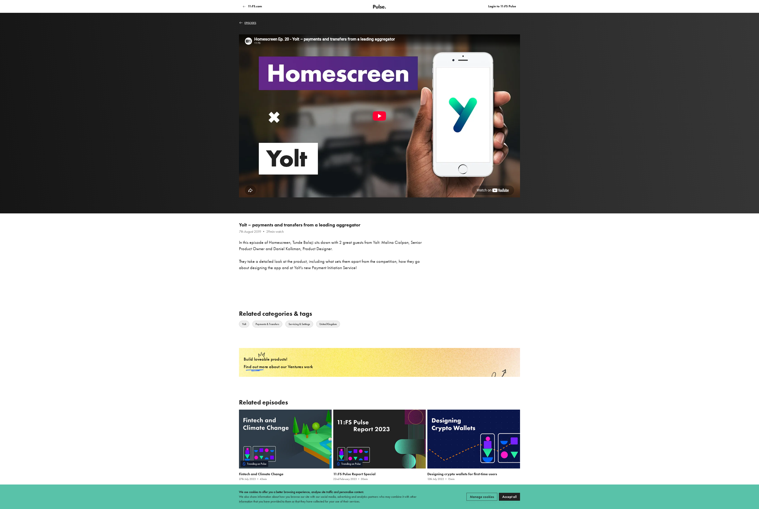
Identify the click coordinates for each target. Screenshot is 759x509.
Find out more (256, 366)
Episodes (250, 23)
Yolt (244, 324)
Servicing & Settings (299, 324)
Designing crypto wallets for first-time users (462, 474)
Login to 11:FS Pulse (502, 6)
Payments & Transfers (267, 324)
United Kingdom (328, 324)
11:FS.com (254, 6)
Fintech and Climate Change (261, 474)
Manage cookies (482, 496)
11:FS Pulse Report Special (354, 474)
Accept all (509, 496)
